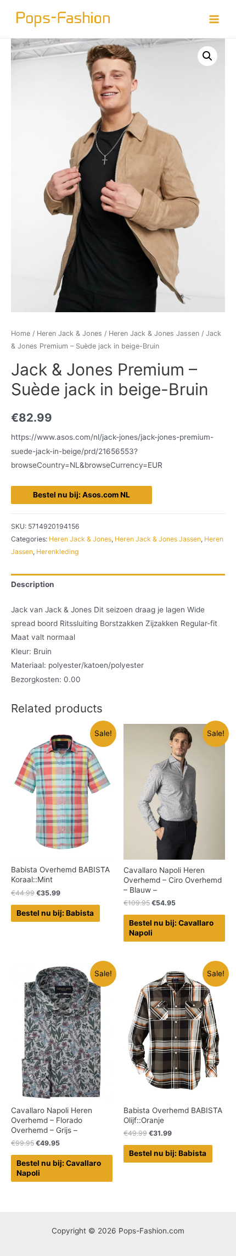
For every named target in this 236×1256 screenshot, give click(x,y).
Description (32, 584)
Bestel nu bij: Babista (55, 913)
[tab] (118, 584)
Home (20, 333)
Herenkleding (57, 551)
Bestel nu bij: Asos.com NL (81, 494)
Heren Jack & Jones (69, 333)
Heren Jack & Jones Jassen (154, 333)
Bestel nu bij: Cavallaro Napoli (171, 928)
